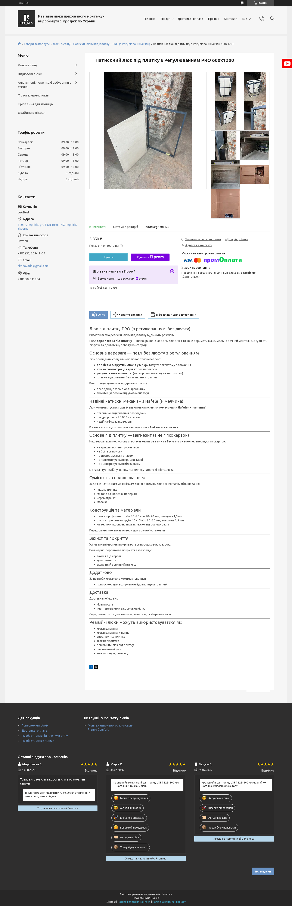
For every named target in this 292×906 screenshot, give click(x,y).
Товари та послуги (37, 44)
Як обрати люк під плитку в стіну (45, 735)
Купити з (143, 257)
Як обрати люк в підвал (38, 741)
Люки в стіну (61, 44)
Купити (109, 257)
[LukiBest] (26, 18)
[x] (96, 667)
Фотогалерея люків (33, 95)
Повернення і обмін (35, 725)
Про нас (213, 18)
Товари (165, 18)
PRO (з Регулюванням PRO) (131, 44)
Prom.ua (167, 894)
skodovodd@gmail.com (33, 266)
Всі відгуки (263, 871)
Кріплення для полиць (35, 104)
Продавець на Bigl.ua (146, 898)
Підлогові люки (30, 74)
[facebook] (91, 667)
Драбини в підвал (31, 112)
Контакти (230, 18)
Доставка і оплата (190, 18)
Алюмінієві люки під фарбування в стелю (44, 85)
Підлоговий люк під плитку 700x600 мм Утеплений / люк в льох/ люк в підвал (57, 794)
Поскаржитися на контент (134, 901)
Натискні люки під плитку (91, 44)
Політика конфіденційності (169, 901)
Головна (149, 18)
